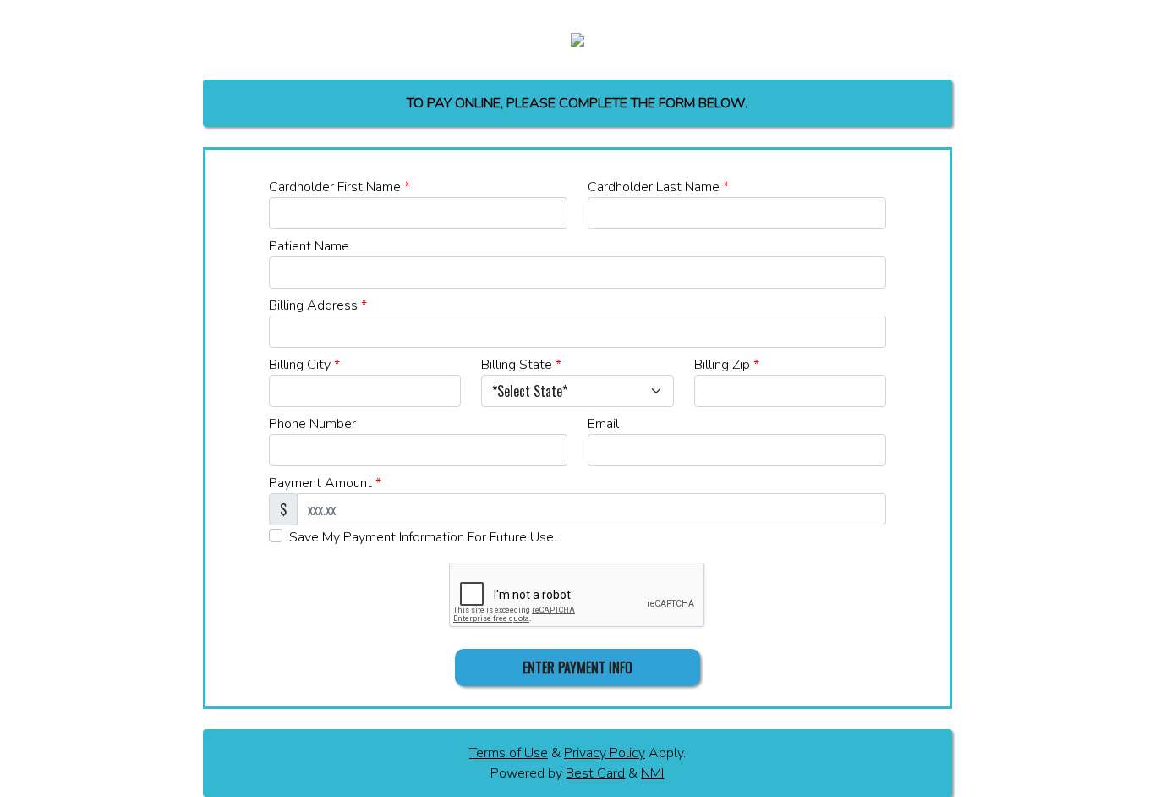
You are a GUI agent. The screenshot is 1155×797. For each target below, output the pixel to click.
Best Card (595, 773)
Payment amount (325, 483)
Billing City (304, 364)
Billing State (521, 364)
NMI (652, 773)
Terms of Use (508, 753)
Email (603, 424)
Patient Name (309, 246)
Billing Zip (726, 364)
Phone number (312, 424)
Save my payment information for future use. (422, 537)
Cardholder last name (658, 187)
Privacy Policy (604, 753)
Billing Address (318, 305)
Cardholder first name (339, 187)
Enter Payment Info (577, 667)
